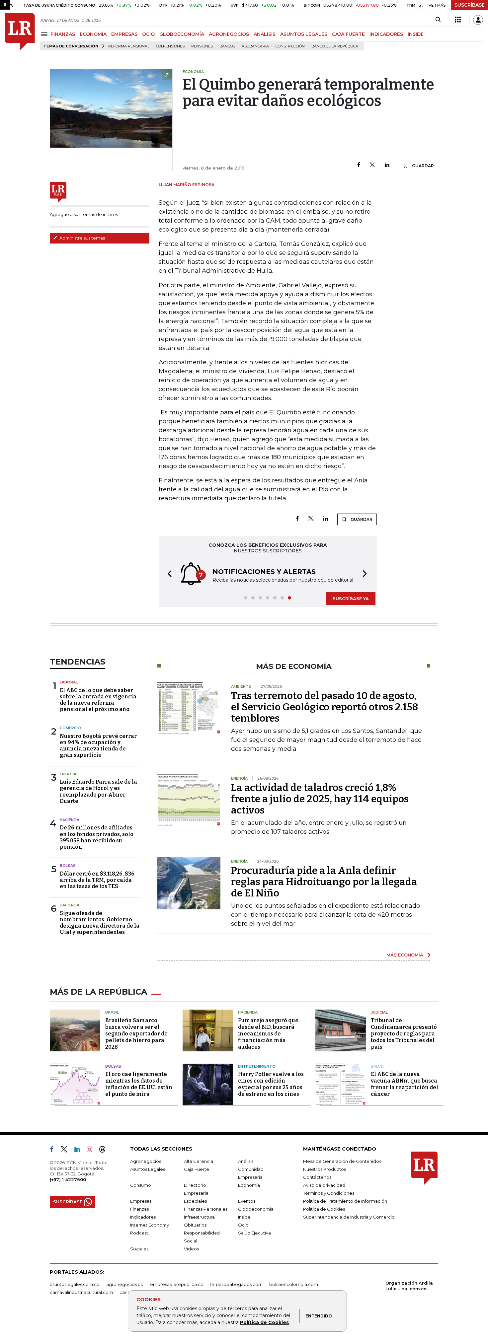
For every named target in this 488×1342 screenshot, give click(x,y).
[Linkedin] (387, 165)
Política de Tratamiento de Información (345, 1201)
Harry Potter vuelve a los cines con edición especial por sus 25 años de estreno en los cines (271, 1084)
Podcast (139, 1233)
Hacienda (69, 819)
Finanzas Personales (205, 1209)
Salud (377, 1066)
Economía (249, 1185)
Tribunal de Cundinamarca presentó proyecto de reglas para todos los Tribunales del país (404, 1033)
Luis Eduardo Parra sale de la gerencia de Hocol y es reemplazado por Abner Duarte (98, 791)
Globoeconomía (256, 1209)
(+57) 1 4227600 (68, 1179)
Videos (191, 1248)
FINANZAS (62, 34)
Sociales (139, 1248)
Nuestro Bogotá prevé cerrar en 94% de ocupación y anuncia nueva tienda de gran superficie (98, 745)
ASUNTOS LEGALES (303, 34)
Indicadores (143, 1217)
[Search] (438, 20)
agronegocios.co (124, 1284)
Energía (68, 774)
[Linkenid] (79, 1150)
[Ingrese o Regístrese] (478, 20)
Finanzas (139, 1209)
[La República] (20, 31)
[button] (168, 574)
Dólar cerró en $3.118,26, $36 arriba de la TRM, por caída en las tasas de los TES (97, 880)
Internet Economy (149, 1225)
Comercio (70, 728)
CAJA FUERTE (348, 34)
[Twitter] (372, 165)
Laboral (69, 682)
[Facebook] (358, 165)
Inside (244, 1217)
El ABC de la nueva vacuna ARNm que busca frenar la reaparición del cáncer (404, 1084)
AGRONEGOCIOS (229, 34)
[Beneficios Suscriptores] (458, 20)
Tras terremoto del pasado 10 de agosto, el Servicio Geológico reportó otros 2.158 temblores (324, 707)
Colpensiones (170, 46)
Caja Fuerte (196, 1169)
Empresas (140, 1201)
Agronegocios (145, 1161)
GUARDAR (422, 165)
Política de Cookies (264, 1322)
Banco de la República (334, 46)
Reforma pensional (128, 46)
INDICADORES (386, 34)
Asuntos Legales (147, 1169)
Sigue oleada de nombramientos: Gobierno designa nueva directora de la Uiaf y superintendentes (99, 923)
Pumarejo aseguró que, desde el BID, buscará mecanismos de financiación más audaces (269, 1033)
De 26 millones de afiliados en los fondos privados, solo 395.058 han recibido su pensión (96, 837)
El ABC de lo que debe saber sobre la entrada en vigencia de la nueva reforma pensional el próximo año (98, 700)
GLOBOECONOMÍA (181, 34)
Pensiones (202, 46)
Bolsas (68, 865)
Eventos (246, 1201)
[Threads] (105, 1150)
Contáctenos (317, 1177)
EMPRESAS (124, 34)
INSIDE (416, 34)
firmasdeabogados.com (236, 1284)
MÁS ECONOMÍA (404, 954)
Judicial (379, 1012)
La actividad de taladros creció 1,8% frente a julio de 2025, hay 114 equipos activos (320, 799)
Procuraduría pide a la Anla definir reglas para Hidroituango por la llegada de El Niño (324, 882)
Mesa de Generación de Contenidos (342, 1161)
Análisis (245, 1161)
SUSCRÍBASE (469, 5)
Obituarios (195, 1225)
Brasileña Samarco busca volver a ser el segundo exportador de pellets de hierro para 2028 (136, 1033)
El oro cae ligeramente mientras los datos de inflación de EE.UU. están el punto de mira (138, 1084)
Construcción (290, 46)
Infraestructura (199, 1217)
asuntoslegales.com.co (75, 1284)
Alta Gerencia (198, 1161)
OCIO (148, 34)
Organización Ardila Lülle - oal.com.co (409, 1285)
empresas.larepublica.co (176, 1284)
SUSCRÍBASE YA (351, 598)
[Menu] (45, 34)
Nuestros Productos (324, 1169)
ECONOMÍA (93, 34)
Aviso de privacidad (324, 1185)
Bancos (227, 46)
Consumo (140, 1185)
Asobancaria (255, 46)
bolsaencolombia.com (293, 1284)
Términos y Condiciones (328, 1193)
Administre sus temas (81, 238)
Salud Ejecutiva (254, 1233)
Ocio (243, 1225)
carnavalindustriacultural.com (81, 1292)
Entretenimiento (257, 1066)
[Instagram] (92, 1150)
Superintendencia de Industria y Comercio (349, 1217)
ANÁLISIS (265, 34)
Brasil (112, 1012)
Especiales (195, 1201)
